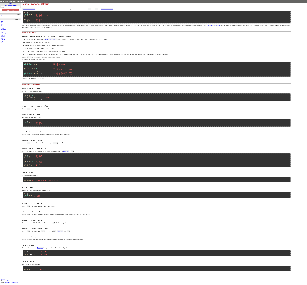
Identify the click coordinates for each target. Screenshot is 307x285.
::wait (2, 21)
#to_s (2, 42)
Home (2, 1)
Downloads (12, 1)
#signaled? (3, 33)
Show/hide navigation (10, 10)
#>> (1, 25)
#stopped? (3, 35)
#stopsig (3, 36)
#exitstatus (3, 29)
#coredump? (3, 26)
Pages (5, 5)
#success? (3, 38)
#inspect (3, 31)
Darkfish (7, 282)
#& (1, 22)
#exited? (3, 28)
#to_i (2, 41)
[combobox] (10, 7)
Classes (10, 5)
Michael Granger (14, 282)
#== (1, 24)
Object (2, 16)
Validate (3, 279)
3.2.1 (6, 1)
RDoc (8, 280)
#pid (2, 32)
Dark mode (20, 1)
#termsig (3, 39)
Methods (14, 5)
